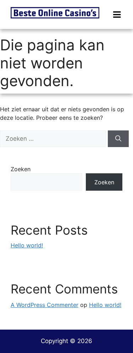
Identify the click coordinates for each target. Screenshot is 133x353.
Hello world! (27, 245)
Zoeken (21, 169)
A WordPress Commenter (44, 304)
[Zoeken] (118, 138)
